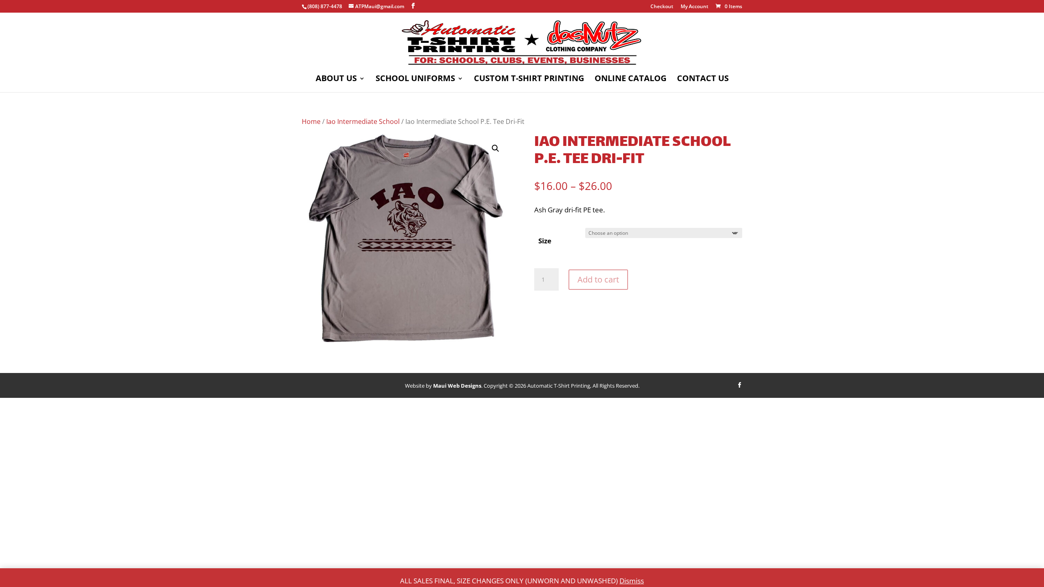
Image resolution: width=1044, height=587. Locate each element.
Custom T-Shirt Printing (529, 79)
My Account (694, 7)
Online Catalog (630, 79)
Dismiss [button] (631, 580)
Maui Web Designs (457, 385)
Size (544, 240)
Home (311, 121)
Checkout (661, 7)
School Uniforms (415, 79)
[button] (495, 148)
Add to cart (598, 279)
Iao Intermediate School (363, 121)
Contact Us (703, 79)
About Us (336, 79)
